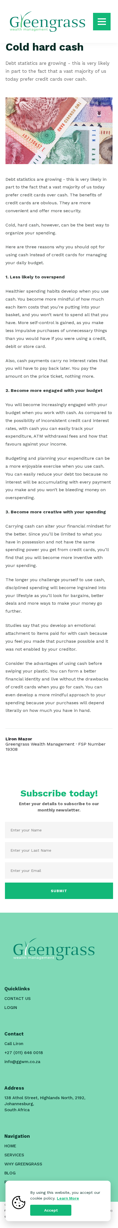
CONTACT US (17, 998)
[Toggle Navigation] (102, 21)
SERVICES (14, 1155)
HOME (10, 1145)
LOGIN (10, 1007)
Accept (51, 1210)
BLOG (10, 1173)
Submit (59, 891)
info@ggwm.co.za (22, 1061)
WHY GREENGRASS (23, 1164)
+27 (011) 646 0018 (23, 1052)
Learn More (68, 1198)
